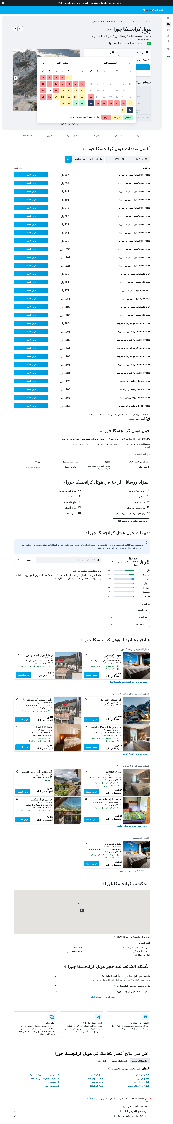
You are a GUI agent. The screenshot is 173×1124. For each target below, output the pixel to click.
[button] (3, 3)
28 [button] (97, 103)
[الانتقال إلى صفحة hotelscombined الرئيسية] (152, 10)
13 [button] (104, 90)
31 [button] (123, 109)
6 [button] (104, 83)
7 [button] (97, 83)
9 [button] (130, 90)
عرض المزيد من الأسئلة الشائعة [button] (102, 997)
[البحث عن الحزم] (168, 35)
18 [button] (117, 96)
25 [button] (117, 103)
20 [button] (104, 96)
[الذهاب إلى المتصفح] (168, 41)
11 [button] (117, 90)
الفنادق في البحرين (141, 1082)
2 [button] (130, 83)
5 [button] (110, 83)
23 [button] (130, 103)
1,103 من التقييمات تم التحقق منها (124, 43)
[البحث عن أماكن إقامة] (168, 24)
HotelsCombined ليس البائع (135, 1106)
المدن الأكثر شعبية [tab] (119, 1060)
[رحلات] (168, 49)
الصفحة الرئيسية (145, 21)
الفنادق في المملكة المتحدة (138, 1086)
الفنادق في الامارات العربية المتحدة (45, 1078)
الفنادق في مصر (97, 1082)
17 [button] (123, 96)
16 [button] (130, 96)
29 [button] (91, 103)
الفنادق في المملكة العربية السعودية (44, 1074)
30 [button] (130, 109)
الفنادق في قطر (97, 1074)
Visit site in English (67, 3)
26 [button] (110, 103)
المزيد (147, 446)
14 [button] (97, 90)
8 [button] (91, 83)
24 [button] (123, 103)
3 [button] (123, 83)
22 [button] (91, 96)
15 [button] (91, 90)
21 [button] (97, 96)
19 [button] (110, 96)
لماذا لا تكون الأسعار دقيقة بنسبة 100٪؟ (130, 1116)
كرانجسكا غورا (117, 21)
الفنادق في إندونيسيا (96, 1078)
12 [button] (110, 90)
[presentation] (59, 123)
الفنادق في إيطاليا (97, 1086)
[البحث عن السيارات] (168, 29)
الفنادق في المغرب (141, 1074)
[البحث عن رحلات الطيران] (168, 18)
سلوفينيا (134, 21)
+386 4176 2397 (143, 39)
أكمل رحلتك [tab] (102, 1060)
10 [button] (123, 90)
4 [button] (117, 83)
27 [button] (104, 103)
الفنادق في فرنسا (52, 1082)
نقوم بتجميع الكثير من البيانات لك (133, 1111)
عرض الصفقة (91, 675)
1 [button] (91, 77)
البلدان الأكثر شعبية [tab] (139, 1060)
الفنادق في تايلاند (52, 1086)
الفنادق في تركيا (143, 1078)
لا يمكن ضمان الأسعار (93, 1098)
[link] (128, 681)
